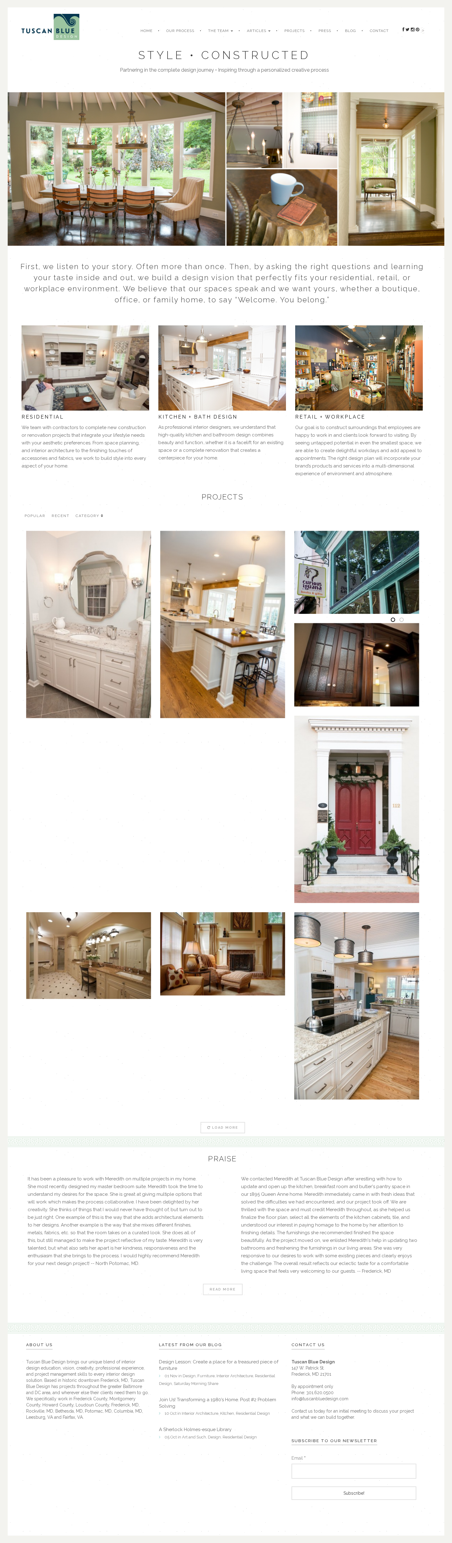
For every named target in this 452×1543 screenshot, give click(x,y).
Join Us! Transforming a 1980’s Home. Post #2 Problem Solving (217, 1403)
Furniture (206, 1376)
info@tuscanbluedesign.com (319, 1398)
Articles (257, 31)
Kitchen (227, 1413)
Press (325, 31)
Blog (350, 31)
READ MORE (223, 1289)
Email (298, 1458)
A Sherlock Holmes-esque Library (195, 1429)
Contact (379, 31)
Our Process (180, 31)
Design (189, 1376)
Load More (225, 1128)
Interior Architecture (234, 1376)
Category (87, 516)
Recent (60, 516)
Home (147, 31)
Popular (35, 516)
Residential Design (253, 1413)
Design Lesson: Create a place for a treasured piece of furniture (218, 1365)
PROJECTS (294, 31)
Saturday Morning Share (196, 1383)
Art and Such (194, 1437)
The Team (219, 31)
